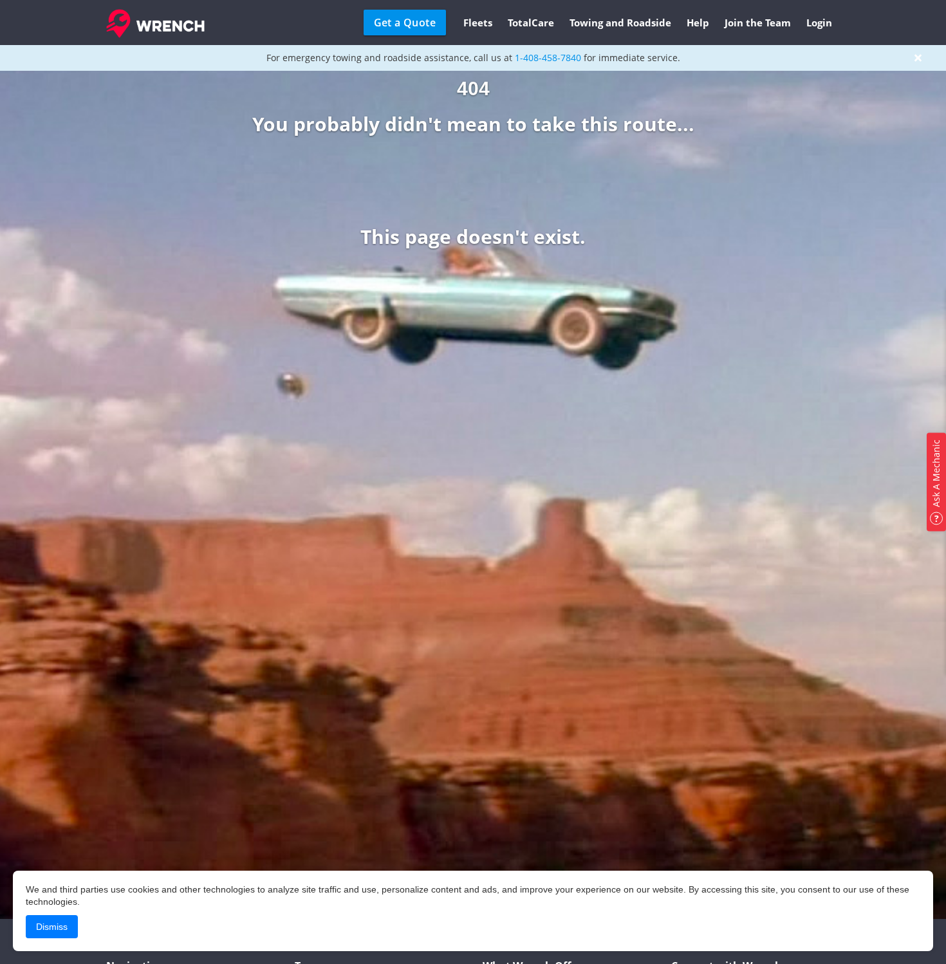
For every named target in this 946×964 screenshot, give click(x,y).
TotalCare (531, 22)
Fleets (477, 22)
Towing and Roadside (620, 22)
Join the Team (758, 22)
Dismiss (52, 927)
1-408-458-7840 (548, 57)
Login (819, 22)
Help (698, 22)
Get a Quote (405, 22)
